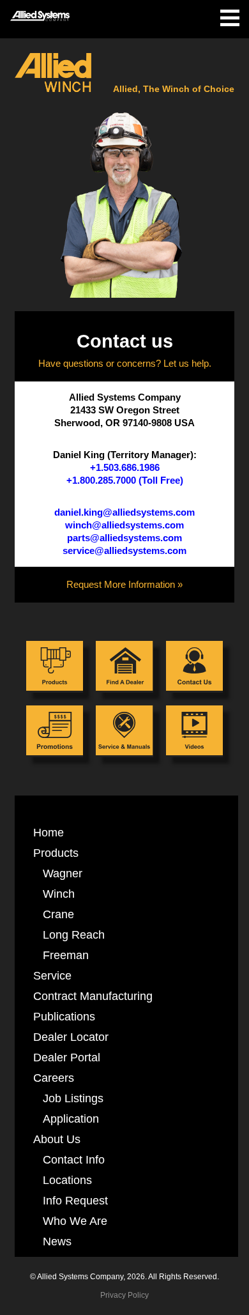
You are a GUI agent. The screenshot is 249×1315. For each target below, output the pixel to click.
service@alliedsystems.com (124, 551)
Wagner (62, 873)
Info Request (75, 1200)
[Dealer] (124, 667)
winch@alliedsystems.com (124, 525)
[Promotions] (54, 731)
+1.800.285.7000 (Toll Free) (124, 480)
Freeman (66, 955)
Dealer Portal (66, 1057)
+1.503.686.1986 (125, 468)
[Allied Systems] (40, 11)
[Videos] (194, 731)
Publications (64, 1016)
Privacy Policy (124, 1295)
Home (48, 832)
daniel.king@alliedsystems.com (124, 512)
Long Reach (74, 934)
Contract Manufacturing (93, 996)
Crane (58, 914)
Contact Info (74, 1159)
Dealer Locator (71, 1036)
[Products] (54, 667)
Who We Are (75, 1220)
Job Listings (73, 1098)
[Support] (124, 731)
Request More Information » (124, 585)
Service (52, 975)
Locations (67, 1180)
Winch (59, 893)
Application (71, 1118)
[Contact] (194, 667)
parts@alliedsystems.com (124, 538)
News (57, 1241)
